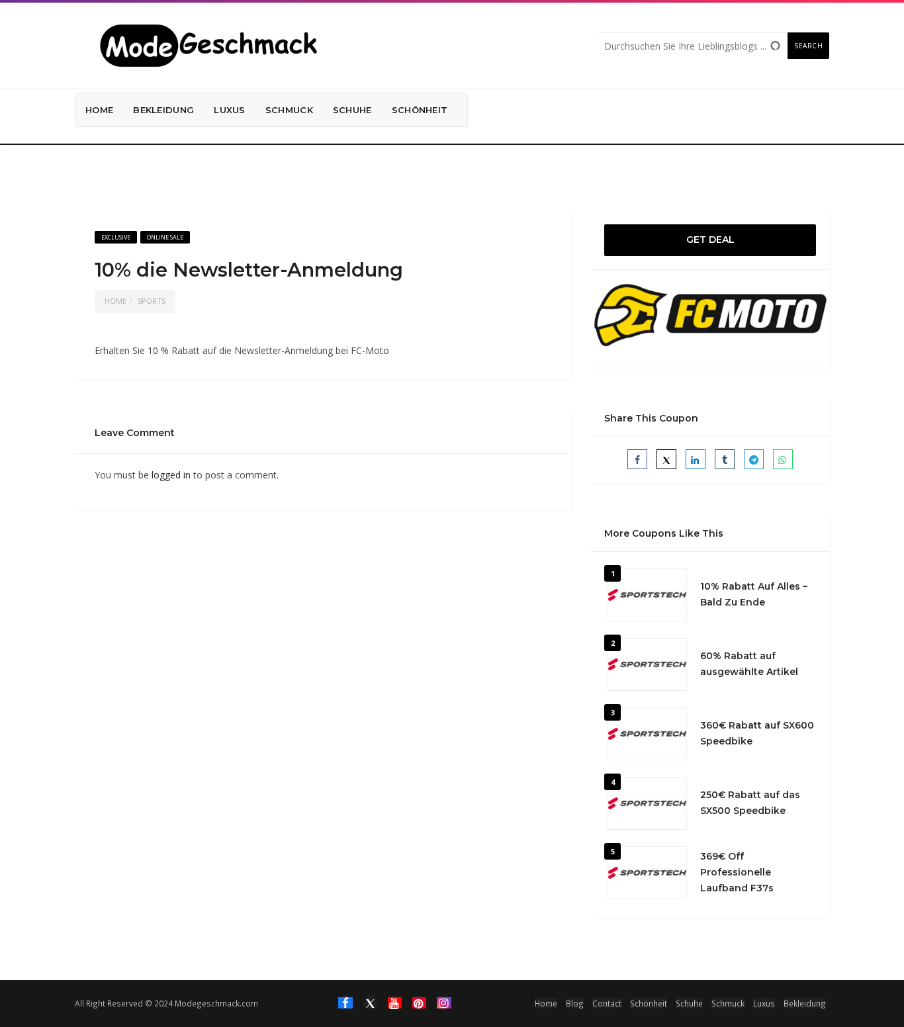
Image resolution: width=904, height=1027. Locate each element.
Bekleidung (163, 110)
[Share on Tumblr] (725, 459)
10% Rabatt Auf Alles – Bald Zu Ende (753, 594)
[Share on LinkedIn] (695, 459)
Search (808, 45)
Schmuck (289, 110)
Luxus (230, 110)
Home (99, 110)
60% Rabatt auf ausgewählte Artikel (749, 664)
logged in (171, 475)
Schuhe (352, 110)
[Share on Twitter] (666, 459)
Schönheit (420, 110)
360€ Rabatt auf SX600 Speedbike (757, 733)
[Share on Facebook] (637, 459)
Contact (606, 1003)
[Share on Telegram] (754, 459)
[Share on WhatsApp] (783, 459)
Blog (575, 1003)
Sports (151, 301)
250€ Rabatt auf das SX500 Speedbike (750, 803)
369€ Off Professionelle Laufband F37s (737, 872)
